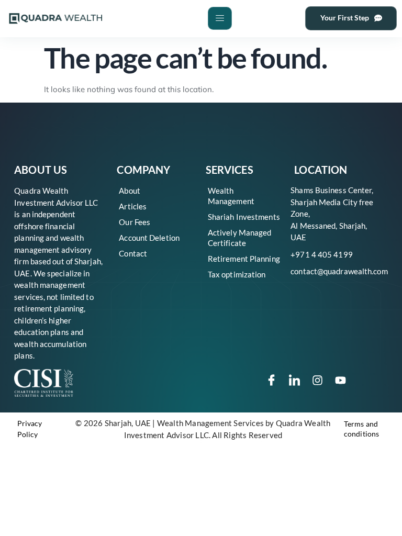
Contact (133, 253)
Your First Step (344, 17)
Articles (133, 206)
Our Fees (134, 222)
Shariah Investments (244, 216)
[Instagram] (318, 380)
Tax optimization (237, 274)
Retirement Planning (244, 258)
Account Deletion (149, 237)
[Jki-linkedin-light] (295, 380)
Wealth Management (231, 196)
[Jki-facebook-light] (272, 380)
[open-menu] (220, 18)
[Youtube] (341, 380)
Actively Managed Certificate (240, 238)
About (129, 190)
